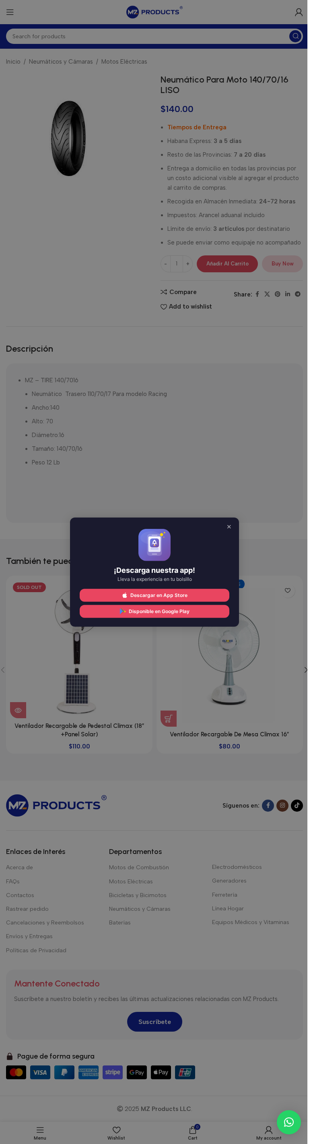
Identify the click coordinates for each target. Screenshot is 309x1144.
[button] (289, 1122)
